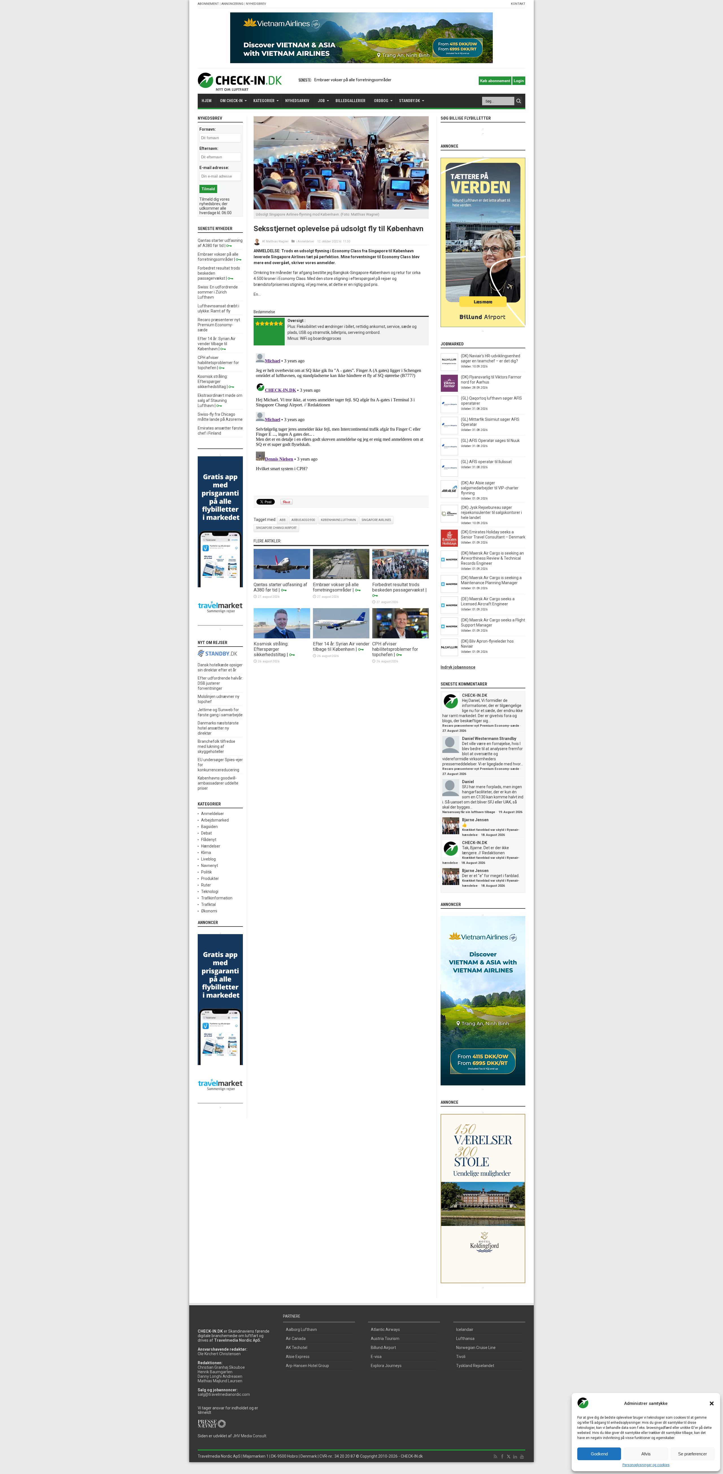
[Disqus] (341, 421)
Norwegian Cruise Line (476, 1347)
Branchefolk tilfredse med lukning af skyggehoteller (216, 746)
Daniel (468, 781)
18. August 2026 (493, 835)
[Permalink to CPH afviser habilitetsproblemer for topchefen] (400, 637)
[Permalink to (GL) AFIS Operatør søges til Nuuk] (449, 454)
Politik (206, 872)
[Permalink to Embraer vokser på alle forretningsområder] (341, 577)
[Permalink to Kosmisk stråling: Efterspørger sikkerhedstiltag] (282, 637)
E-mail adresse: (214, 167)
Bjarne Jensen (475, 820)
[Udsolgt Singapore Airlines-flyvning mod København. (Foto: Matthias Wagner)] (341, 208)
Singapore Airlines (376, 520)
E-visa (376, 1356)
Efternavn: (208, 148)
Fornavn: (207, 129)
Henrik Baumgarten (215, 1372)
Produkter (210, 878)
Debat (206, 833)
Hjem (207, 100)
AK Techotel (296, 1347)
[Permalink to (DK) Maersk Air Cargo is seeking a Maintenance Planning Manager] (449, 591)
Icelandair (464, 1329)
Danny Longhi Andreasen (220, 1376)
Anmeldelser (306, 241)
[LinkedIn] (515, 1457)
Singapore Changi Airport (276, 527)
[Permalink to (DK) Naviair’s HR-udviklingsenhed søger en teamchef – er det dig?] (449, 369)
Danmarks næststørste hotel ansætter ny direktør (218, 728)
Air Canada (296, 1338)
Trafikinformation (216, 898)
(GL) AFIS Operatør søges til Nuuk (490, 440)
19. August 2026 (510, 812)
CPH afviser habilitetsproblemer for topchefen (395, 649)
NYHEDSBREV (256, 4)
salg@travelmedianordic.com (224, 1394)
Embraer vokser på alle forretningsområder (336, 587)
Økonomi (209, 911)
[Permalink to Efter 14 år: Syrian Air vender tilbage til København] (341, 637)
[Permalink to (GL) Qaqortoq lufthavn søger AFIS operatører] (449, 411)
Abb (283, 520)
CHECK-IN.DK (474, 695)
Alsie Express (298, 1356)
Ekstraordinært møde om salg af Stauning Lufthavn (220, 400)
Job (321, 100)
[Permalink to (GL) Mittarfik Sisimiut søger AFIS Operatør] (449, 433)
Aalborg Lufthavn (301, 1329)
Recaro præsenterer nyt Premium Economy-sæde (219, 324)
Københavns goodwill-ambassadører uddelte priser (218, 783)
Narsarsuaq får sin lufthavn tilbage (468, 812)
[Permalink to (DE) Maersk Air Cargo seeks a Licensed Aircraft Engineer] (449, 612)
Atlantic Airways (385, 1329)
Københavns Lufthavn (338, 520)
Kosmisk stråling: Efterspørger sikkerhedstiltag (271, 649)
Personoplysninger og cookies (646, 1465)
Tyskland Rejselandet (475, 1365)
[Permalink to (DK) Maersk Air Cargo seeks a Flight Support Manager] (449, 633)
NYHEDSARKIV (297, 100)
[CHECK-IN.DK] (240, 86)
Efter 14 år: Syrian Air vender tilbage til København (341, 646)
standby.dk (409, 100)
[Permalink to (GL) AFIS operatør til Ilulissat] (449, 475)
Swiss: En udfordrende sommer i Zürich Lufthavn (218, 292)
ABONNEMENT (208, 4)
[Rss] (495, 1457)
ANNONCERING (232, 4)
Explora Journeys (386, 1365)
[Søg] (518, 101)
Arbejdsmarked (215, 820)
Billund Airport (383, 1347)
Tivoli (460, 1356)
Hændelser (210, 846)
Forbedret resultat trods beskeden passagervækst (398, 587)
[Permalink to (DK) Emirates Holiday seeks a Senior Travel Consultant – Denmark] (449, 545)
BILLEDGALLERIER (350, 100)
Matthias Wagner (277, 241)
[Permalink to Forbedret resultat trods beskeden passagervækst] (400, 577)
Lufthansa (465, 1338)
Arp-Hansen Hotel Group (307, 1365)
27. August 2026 (454, 731)
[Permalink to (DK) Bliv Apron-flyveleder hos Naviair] (449, 654)
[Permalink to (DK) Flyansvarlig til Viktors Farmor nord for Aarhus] (449, 390)
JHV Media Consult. (250, 1436)
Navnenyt (209, 865)
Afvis (646, 1453)
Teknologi (209, 891)
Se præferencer (692, 1453)
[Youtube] (522, 1457)
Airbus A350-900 (303, 520)
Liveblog (208, 859)
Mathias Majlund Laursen (220, 1381)
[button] (712, 1403)
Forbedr (321, 80)
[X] (508, 1457)
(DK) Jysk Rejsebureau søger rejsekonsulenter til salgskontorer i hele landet (491, 512)
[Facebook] (502, 1457)
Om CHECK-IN (231, 100)
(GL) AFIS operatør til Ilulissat (486, 461)
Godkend (599, 1453)
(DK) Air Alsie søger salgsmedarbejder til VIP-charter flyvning (490, 488)
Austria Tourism (385, 1338)
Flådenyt (208, 839)
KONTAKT (518, 4)
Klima (206, 852)
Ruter (206, 885)
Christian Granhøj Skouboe (221, 1367)
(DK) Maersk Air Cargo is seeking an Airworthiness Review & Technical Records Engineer (492, 558)
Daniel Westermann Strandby (489, 738)
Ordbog (381, 100)
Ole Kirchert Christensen (219, 1354)
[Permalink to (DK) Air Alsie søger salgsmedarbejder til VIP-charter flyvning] (449, 496)
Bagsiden (209, 826)
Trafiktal (208, 904)
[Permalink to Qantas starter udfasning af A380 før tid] (282, 577)
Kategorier (264, 100)
